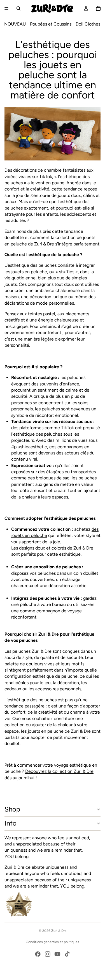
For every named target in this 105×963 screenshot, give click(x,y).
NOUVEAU (15, 24)
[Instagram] (47, 954)
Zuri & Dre (59, 931)
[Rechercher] (18, 8)
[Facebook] (37, 954)
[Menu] (6, 8)
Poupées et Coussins (50, 24)
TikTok (67, 427)
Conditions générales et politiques (52, 942)
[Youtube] (57, 954)
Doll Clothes (88, 24)
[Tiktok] (67, 954)
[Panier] (98, 8)
